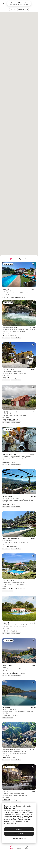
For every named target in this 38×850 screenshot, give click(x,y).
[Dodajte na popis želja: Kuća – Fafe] (33, 264)
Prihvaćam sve (19, 829)
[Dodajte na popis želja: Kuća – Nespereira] (33, 766)
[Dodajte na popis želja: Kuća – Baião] (33, 682)
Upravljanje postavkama (19, 838)
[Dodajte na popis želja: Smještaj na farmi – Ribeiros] (33, 724)
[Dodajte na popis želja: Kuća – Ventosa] (33, 640)
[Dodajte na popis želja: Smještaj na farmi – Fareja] (33, 302)
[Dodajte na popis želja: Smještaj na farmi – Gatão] (33, 387)
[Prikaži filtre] (34, 3)
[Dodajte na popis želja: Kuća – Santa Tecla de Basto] (33, 513)
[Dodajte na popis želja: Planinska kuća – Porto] (33, 429)
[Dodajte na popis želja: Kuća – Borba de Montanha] (33, 344)
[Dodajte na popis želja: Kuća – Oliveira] (33, 471)
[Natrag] (4, 3)
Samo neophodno (19, 834)
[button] (13, 297)
